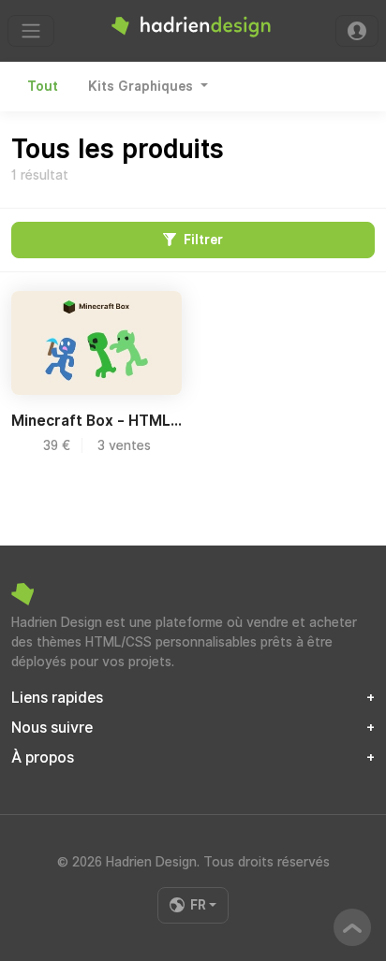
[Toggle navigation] (30, 31)
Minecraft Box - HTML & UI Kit (96, 421)
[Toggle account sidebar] (357, 31)
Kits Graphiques (142, 86)
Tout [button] (42, 86)
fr (198, 904)
